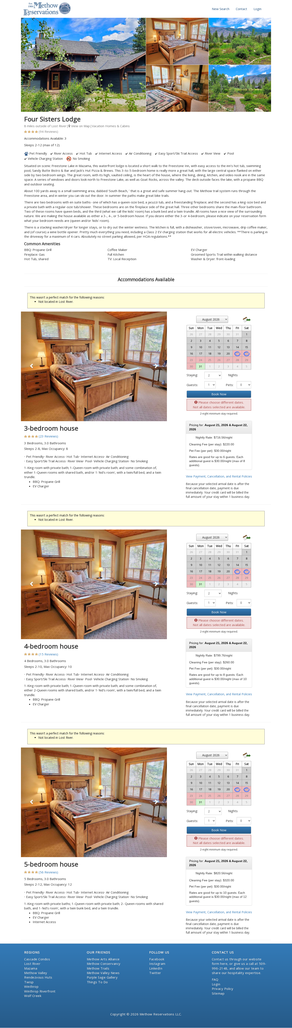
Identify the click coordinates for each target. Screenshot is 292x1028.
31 (200, 366)
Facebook (156, 959)
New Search (220, 9)
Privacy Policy (222, 988)
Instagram (157, 963)
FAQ (215, 979)
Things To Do (97, 982)
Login (257, 9)
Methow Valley (35, 973)
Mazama (30, 968)
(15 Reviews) (48, 654)
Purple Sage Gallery (102, 977)
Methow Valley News (103, 973)
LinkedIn (155, 968)
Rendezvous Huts (38, 977)
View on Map (80, 126)
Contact (241, 9)
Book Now (218, 394)
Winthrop (31, 986)
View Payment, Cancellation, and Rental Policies (219, 476)
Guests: (192, 385)
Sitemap (218, 993)
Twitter (155, 973)
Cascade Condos (37, 959)
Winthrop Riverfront (40, 991)
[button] (32, 366)
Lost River (32, 963)
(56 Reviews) (48, 872)
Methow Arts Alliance (103, 959)
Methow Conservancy (104, 963)
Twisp (29, 982)
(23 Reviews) (48, 436)
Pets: (229, 385)
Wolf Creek (32, 996)
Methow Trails (98, 968)
